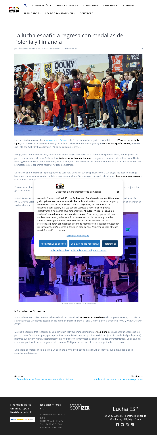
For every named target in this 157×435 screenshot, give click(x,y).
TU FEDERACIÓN (39, 5)
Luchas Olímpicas (41, 48)
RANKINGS (109, 5)
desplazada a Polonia (56, 140)
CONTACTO (86, 13)
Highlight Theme (133, 419)
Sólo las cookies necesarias (85, 243)
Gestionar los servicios (78, 235)
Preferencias (110, 243)
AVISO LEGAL (100, 250)
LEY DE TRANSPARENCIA (59, 13)
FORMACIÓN (89, 5)
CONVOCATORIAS (66, 5)
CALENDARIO (129, 5)
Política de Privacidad (81, 250)
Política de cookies (60, 250)
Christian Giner (24, 48)
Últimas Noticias (57, 48)
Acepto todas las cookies (53, 243)
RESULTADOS (31, 13)
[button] (118, 191)
